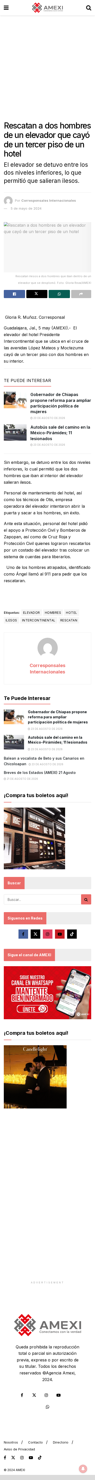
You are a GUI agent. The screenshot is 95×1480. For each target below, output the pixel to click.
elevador (31, 613)
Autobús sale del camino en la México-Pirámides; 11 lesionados (60, 433)
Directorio (60, 1442)
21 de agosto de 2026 (22, 778)
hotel (71, 613)
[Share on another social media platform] (81, 294)
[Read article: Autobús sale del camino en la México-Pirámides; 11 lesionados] (15, 432)
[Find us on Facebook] (23, 934)
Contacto (35, 1442)
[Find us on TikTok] (40, 1458)
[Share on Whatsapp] (59, 294)
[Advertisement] (47, 65)
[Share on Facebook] (14, 294)
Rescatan (69, 620)
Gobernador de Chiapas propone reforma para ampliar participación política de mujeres (58, 717)
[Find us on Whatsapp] (47, 1406)
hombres (53, 613)
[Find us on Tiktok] (72, 934)
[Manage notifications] (83, 1469)
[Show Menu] (6, 7)
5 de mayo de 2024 (26, 208)
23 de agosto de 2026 (49, 417)
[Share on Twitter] (37, 294)
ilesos (11, 620)
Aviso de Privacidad (19, 1449)
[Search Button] (88, 7)
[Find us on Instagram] (47, 934)
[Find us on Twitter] (35, 934)
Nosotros (11, 1442)
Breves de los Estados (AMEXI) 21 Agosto (40, 772)
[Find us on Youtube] (60, 934)
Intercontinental (38, 620)
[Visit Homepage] (47, 8)
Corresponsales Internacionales (48, 200)
